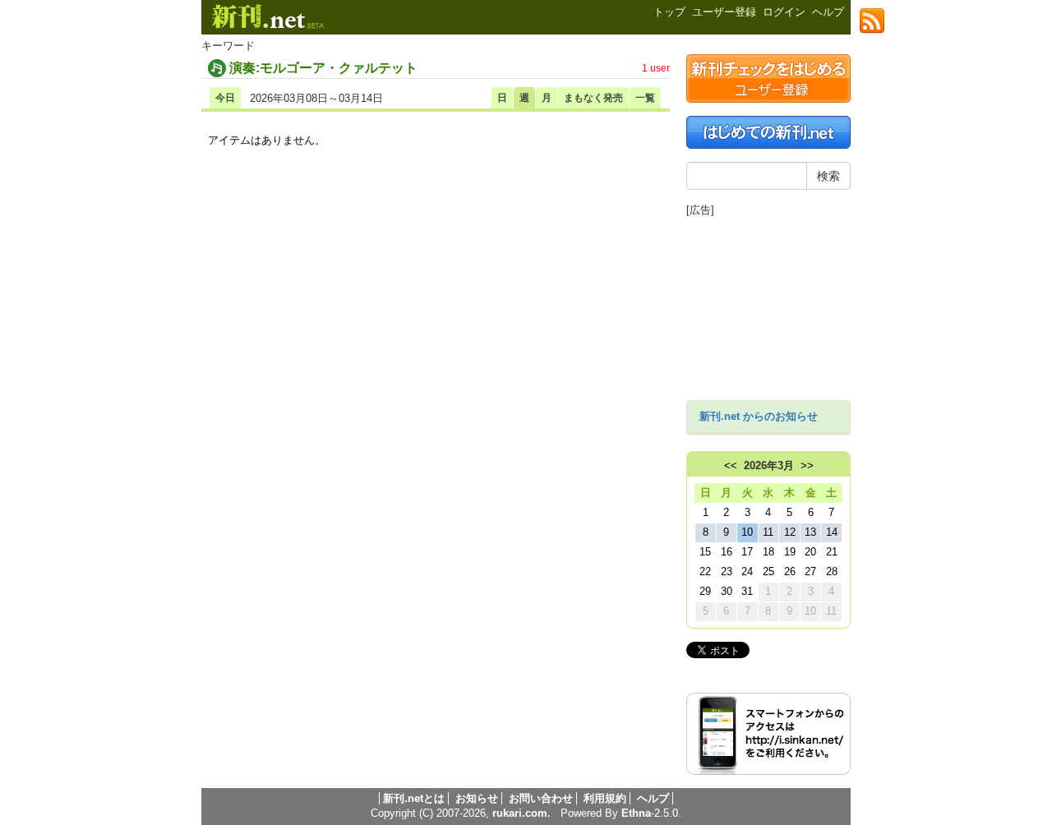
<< (730, 465)
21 (831, 552)
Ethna (636, 813)
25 (768, 571)
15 (705, 552)
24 (747, 571)
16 (726, 552)
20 (810, 552)
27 (810, 571)
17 (747, 552)
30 (726, 591)
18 (768, 552)
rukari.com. (521, 813)
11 (768, 532)
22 (705, 571)
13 (810, 532)
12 (790, 532)
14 (831, 532)
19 (790, 552)
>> (807, 465)
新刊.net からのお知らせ (758, 416)
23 (726, 571)
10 (747, 532)
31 (747, 591)
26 (790, 571)
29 (705, 591)
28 (831, 571)
